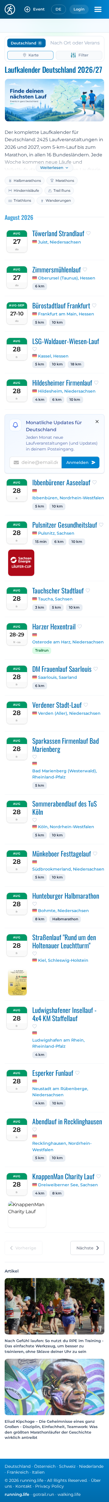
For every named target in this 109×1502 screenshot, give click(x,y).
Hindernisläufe (26, 190)
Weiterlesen (51, 167)
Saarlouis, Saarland (57, 677)
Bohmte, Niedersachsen (63, 910)
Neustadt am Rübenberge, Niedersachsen (60, 1092)
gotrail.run (43, 1494)
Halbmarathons (27, 180)
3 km (39, 607)
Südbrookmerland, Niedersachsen (68, 869)
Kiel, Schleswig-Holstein (63, 960)
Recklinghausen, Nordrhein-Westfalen (62, 1146)
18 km (76, 364)
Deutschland (18, 1466)
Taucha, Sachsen (55, 599)
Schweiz (67, 1466)
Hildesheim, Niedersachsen (67, 391)
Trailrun (42, 650)
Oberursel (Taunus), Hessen (66, 278)
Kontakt (23, 1486)
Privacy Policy (49, 1486)
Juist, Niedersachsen (59, 242)
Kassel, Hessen (53, 356)
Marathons (65, 180)
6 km (39, 286)
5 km (39, 322)
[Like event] (88, 233)
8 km (39, 919)
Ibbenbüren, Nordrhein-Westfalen (68, 497)
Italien (38, 1472)
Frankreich (17, 1472)
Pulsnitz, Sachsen (56, 533)
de (59, 9)
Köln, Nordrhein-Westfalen (66, 826)
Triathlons (22, 200)
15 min (41, 542)
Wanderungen (58, 200)
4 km (39, 400)
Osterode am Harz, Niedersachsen (68, 642)
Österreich (45, 1466)
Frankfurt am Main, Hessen (66, 314)
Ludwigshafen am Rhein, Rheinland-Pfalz (58, 1043)
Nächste (85, 1248)
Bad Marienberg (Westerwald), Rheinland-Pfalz (64, 774)
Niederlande (91, 1466)
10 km (57, 322)
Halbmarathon (65, 919)
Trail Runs (61, 190)
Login (79, 9)
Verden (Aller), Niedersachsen (69, 713)
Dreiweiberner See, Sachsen (68, 1184)
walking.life (69, 1494)
